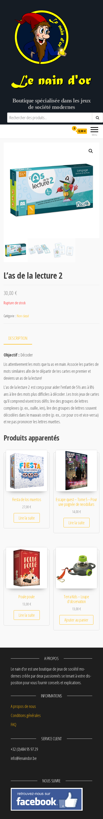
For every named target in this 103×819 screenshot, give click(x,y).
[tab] (21, 338)
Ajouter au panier (76, 620)
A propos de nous (23, 706)
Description (17, 338)
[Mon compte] (63, 131)
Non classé (23, 316)
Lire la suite (27, 518)
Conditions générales (26, 715)
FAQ (13, 724)
